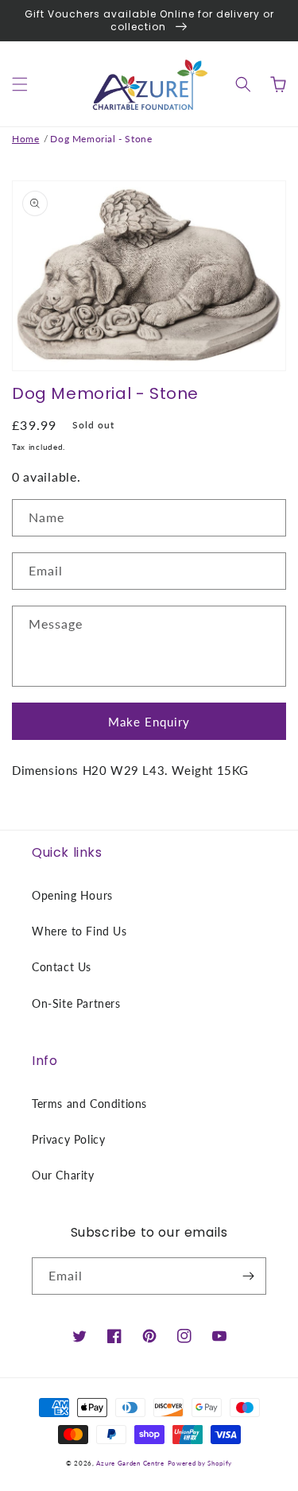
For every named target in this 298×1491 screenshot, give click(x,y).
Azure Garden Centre (130, 1463)
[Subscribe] (247, 1276)
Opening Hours (72, 895)
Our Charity (63, 1175)
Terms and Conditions (89, 1103)
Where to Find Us (79, 931)
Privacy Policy (68, 1139)
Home (25, 139)
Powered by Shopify (200, 1463)
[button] (19, 84)
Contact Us (61, 967)
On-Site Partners (76, 1003)
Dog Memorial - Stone (101, 139)
